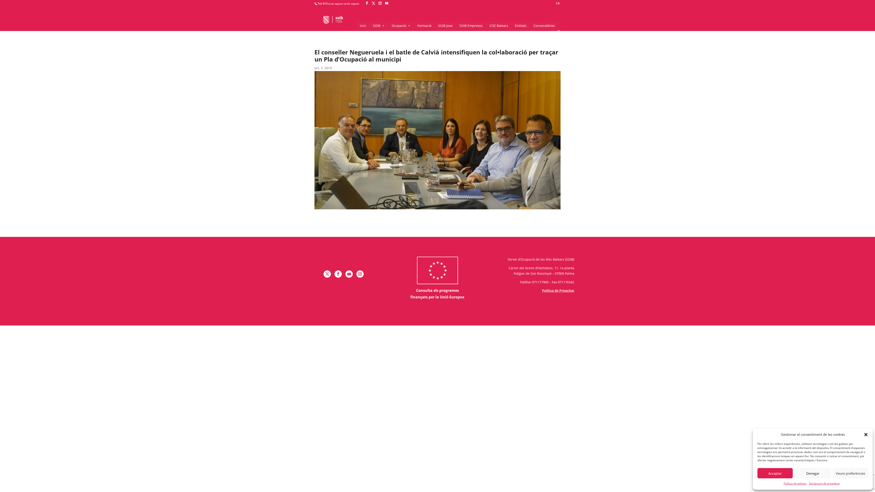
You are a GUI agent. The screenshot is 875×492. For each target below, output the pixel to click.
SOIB (376, 25)
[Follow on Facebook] (338, 274)
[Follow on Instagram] (360, 274)
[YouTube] (386, 3)
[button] (866, 434)
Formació (424, 25)
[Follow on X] (327, 274)
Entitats (521, 25)
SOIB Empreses (471, 25)
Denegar (812, 473)
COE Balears (498, 25)
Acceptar (775, 473)
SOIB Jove (445, 25)
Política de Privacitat (558, 290)
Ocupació (399, 25)
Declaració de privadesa (824, 483)
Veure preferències (850, 473)
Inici (363, 25)
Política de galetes (795, 483)
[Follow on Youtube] (349, 274)
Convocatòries (544, 25)
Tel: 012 (323, 3)
